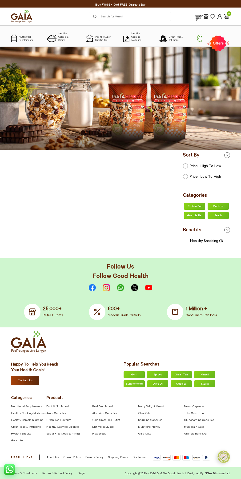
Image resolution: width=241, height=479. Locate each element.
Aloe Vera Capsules (104, 413)
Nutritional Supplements (26, 406)
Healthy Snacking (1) (206, 241)
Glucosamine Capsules (199, 420)
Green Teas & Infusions (26, 427)
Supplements (134, 384)
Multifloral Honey (149, 427)
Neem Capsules (194, 406)
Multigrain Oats (194, 427)
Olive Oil (158, 384)
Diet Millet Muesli (103, 427)
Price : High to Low (205, 166)
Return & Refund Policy (57, 473)
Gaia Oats (144, 434)
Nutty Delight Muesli (151, 406)
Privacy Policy (94, 457)
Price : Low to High (205, 177)
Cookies (218, 206)
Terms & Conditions (24, 473)
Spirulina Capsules (150, 420)
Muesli (205, 375)
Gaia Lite (17, 441)
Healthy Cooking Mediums (28, 413)
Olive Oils (144, 413)
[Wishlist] (213, 17)
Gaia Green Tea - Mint (106, 420)
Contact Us (25, 380)
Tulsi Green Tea (194, 413)
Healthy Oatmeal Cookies (62, 427)
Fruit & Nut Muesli (57, 406)
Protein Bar (195, 206)
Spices (157, 375)
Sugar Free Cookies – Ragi (63, 434)
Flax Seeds (99, 434)
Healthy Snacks (21, 434)
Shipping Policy (118, 457)
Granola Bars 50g (195, 434)
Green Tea (181, 375)
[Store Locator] (206, 17)
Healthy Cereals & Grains (27, 420)
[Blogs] (199, 16)
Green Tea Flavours (58, 420)
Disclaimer (139, 457)
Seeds (218, 215)
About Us (53, 457)
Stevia (205, 384)
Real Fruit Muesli (102, 406)
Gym (134, 375)
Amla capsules (56, 413)
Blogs (81, 473)
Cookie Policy (72, 457)
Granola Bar (194, 215)
